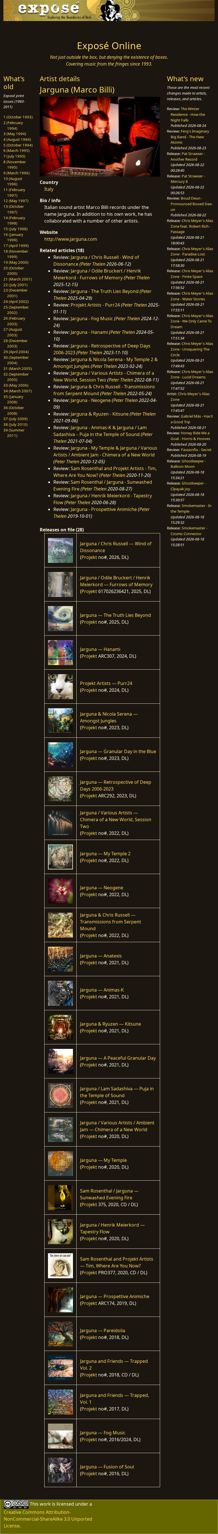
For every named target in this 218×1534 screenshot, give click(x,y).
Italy (48, 189)
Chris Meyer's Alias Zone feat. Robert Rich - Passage (192, 226)
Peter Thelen (93, 264)
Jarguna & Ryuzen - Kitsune (100, 414)
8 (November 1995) (14, 164)
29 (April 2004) (16, 351)
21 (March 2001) (17, 279)
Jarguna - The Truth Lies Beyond (105, 291)
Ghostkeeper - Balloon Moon (188, 463)
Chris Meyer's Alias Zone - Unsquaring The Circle (192, 349)
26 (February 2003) (14, 321)
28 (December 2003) (15, 343)
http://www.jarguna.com (70, 239)
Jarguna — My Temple (103, 1160)
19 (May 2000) (15, 262)
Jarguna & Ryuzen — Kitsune (110, 1024)
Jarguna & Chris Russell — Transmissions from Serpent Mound (110, 922)
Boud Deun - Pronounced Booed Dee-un (192, 204)
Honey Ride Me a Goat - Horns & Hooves (190, 435)
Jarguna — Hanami (100, 649)
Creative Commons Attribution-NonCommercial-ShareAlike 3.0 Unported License (48, 1519)
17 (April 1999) (16, 245)
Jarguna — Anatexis (101, 956)
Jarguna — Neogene (101, 888)
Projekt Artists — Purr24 (106, 683)
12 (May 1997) (15, 200)
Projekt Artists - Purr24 (95, 305)
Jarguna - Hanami (89, 332)
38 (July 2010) (15, 424)
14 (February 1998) (14, 220)
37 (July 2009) (15, 418)
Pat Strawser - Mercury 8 (188, 178)
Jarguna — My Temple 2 (105, 853)
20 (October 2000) (13, 270)
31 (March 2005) (17, 368)
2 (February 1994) (13, 125)
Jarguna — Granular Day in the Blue (118, 751)
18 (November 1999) (15, 254)
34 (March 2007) (17, 390)
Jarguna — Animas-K (102, 990)
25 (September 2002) (16, 310)
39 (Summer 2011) (13, 432)
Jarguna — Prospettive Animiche (114, 1296)
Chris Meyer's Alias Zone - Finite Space (192, 273)
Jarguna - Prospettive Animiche (104, 509)
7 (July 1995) (14, 156)
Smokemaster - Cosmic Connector (189, 530)
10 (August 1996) (12, 181)
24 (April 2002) (16, 301)
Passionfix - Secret (196, 449)
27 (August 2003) (12, 332)
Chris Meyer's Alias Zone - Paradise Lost (192, 251)
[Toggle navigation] (22, 29)
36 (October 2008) (13, 410)
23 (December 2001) (15, 293)
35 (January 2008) (13, 399)
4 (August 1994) (17, 139)
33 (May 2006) (15, 385)
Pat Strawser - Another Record (188, 156)
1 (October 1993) (18, 117)
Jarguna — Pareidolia (102, 1330)
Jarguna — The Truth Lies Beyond (115, 615)
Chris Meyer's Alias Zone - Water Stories (192, 296)
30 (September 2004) (16, 360)
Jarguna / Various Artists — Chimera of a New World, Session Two (115, 819)
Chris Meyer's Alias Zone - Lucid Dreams (192, 374)
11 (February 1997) (14, 192)
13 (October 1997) (13, 209)
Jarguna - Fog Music (92, 318)
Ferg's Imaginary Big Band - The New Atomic (190, 137)
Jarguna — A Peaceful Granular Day (118, 1058)
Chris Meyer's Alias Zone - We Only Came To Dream (192, 321)
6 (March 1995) (16, 150)
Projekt (89, 557)
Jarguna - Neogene (91, 400)
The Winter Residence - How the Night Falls (188, 114)
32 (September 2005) (16, 377)
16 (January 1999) (13, 237)
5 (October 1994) (18, 145)
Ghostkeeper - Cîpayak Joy (188, 486)
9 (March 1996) (16, 172)
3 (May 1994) (14, 133)
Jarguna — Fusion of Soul (107, 1467)
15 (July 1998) (15, 228)
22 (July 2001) (15, 284)
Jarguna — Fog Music (102, 1433)
